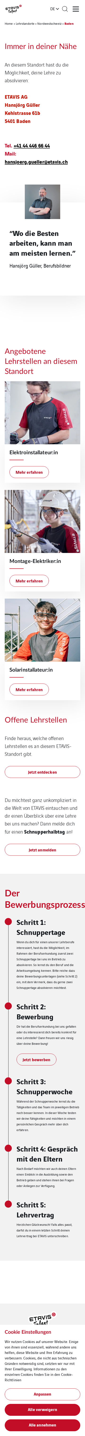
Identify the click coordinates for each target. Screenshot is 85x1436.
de (52, 8)
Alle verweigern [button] (42, 1409)
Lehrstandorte (25, 23)
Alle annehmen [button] (42, 1425)
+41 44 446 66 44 (32, 145)
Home (9, 23)
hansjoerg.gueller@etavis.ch (36, 161)
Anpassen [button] (42, 1394)
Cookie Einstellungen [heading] (28, 1332)
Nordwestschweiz (49, 23)
